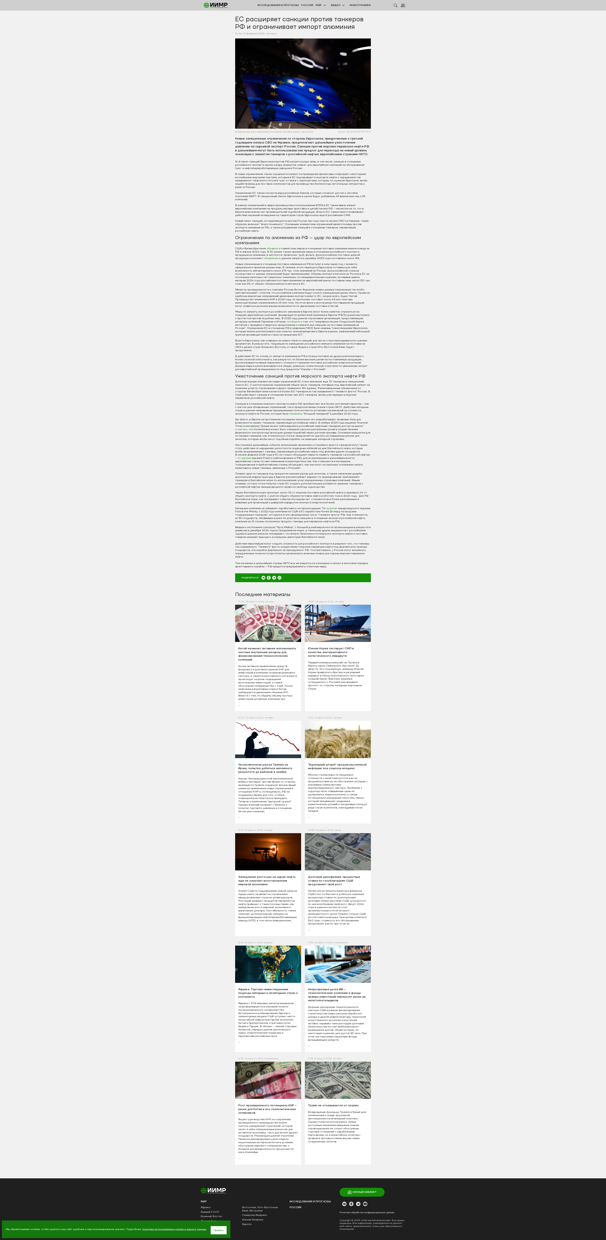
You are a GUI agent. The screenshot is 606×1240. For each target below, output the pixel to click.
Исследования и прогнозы (310, 1201)
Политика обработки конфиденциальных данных (367, 1212)
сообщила (293, 321)
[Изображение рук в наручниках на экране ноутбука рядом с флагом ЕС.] (303, 83)
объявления (271, 258)
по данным (245, 458)
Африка (205, 1207)
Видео (336, 5)
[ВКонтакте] (263, 578)
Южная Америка (252, 1219)
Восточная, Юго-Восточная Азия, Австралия (260, 1209)
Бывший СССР (210, 1212)
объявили (272, 248)
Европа (246, 1224)
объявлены (296, 413)
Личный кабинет (364, 1192)
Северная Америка (254, 1215)
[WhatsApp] (279, 578)
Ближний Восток (211, 1216)
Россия (295, 1207)
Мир (319, 5)
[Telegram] (274, 578)
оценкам (331, 508)
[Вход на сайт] (403, 5)
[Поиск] (395, 5)
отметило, (242, 429)
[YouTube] (365, 1204)
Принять (219, 1230)
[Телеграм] (358, 1204)
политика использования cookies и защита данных (174, 1229)
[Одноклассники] (269, 578)
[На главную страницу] (213, 1190)
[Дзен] (351, 1204)
